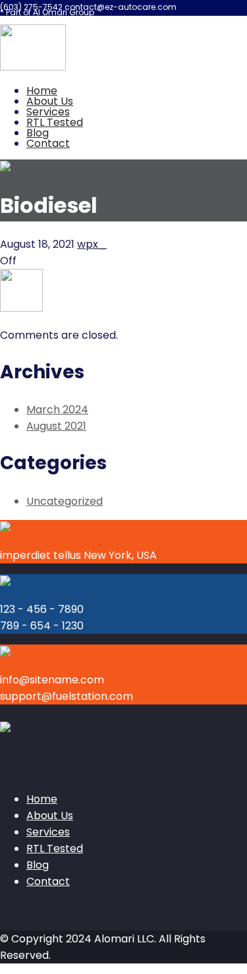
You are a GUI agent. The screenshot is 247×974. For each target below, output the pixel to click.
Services (48, 111)
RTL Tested (54, 122)
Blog (37, 132)
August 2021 (56, 426)
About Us (49, 101)
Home (41, 90)
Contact (48, 143)
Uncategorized (64, 501)
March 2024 (57, 409)
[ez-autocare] (33, 66)
